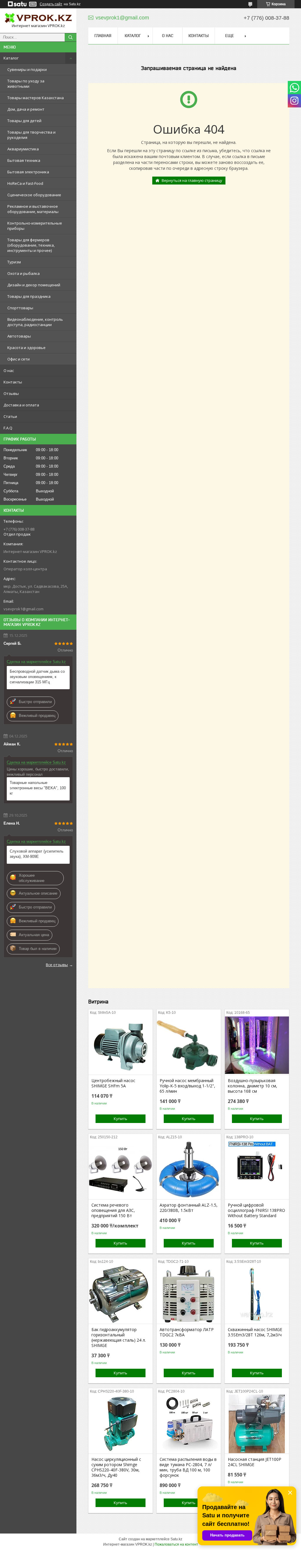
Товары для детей (24, 120)
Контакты (13, 382)
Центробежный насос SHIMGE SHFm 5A (113, 1083)
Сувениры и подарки (27, 69)
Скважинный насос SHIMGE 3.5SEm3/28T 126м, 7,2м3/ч (255, 1332)
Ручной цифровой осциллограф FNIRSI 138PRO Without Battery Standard (256, 1210)
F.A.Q (8, 428)
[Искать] (70, 37)
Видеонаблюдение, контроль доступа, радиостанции (35, 322)
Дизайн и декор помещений (33, 285)
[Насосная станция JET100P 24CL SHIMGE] (257, 1424)
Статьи (10, 416)
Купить (120, 1118)
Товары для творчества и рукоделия (31, 134)
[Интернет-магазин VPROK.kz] (38, 18)
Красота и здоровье (26, 347)
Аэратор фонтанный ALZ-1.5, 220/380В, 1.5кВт (189, 1207)
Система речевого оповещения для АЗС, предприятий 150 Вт (113, 1210)
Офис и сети (18, 359)
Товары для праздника (29, 296)
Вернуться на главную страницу (192, 180)
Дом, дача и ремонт (25, 109)
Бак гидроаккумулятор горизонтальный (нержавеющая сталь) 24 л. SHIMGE (118, 1337)
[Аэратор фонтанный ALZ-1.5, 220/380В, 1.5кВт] (189, 1169)
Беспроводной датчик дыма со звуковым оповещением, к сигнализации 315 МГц (37, 676)
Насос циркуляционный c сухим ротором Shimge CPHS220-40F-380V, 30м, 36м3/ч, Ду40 (116, 1467)
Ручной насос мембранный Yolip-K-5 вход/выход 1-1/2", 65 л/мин (187, 1086)
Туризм (14, 262)
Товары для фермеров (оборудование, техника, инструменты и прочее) (31, 245)
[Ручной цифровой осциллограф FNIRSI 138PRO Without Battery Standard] (257, 1169)
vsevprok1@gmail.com (24, 609)
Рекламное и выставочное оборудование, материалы (32, 209)
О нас (9, 370)
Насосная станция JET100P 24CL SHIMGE (254, 1462)
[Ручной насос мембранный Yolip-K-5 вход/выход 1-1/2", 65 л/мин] (189, 1045)
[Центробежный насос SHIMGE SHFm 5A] (120, 1045)
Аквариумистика (23, 149)
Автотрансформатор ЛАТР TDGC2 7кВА (187, 1332)
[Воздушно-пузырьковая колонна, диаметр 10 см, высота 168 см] (257, 1045)
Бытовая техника (23, 160)
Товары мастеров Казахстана (35, 97)
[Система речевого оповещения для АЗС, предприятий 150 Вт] (120, 1169)
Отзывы (11, 393)
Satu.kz (176, 1539)
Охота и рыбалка (23, 273)
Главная (102, 35)
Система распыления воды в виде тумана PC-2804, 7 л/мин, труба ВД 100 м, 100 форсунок (188, 1467)
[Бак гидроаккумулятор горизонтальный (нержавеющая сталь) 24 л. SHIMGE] (120, 1294)
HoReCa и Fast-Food (25, 183)
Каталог (11, 58)
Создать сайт (51, 4)
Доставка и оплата (21, 405)
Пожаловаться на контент (176, 1544)
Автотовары (19, 336)
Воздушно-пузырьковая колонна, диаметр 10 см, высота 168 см (252, 1086)
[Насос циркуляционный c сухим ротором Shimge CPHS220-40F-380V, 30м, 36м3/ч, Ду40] (120, 1424)
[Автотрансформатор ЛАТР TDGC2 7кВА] (189, 1294)
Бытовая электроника (28, 172)
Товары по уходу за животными (25, 83)
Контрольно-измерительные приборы (34, 225)
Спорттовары (20, 307)
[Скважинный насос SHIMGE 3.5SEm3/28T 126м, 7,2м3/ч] (257, 1294)
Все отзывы (57, 964)
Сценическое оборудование (34, 194)
